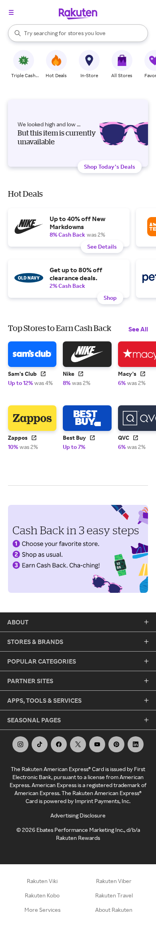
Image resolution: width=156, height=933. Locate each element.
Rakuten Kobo (42, 895)
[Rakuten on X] (78, 744)
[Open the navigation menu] (11, 12)
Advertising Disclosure (78, 815)
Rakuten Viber (114, 880)
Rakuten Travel (114, 895)
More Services (42, 909)
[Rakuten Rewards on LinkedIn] (136, 744)
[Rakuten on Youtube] (97, 744)
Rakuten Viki (42, 880)
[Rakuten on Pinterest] (116, 744)
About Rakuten (113, 909)
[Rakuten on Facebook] (59, 744)
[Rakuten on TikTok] (40, 744)
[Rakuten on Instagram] (20, 744)
